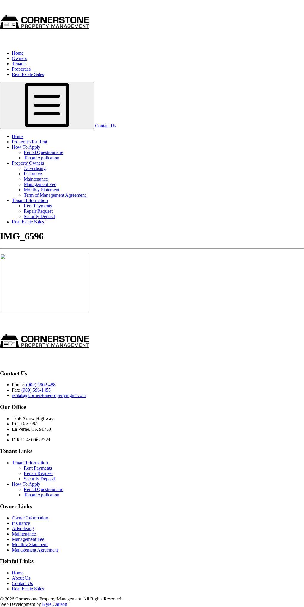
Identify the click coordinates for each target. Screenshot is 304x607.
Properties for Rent (29, 141)
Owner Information (30, 517)
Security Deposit (39, 216)
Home (17, 52)
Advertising (35, 168)
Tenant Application (41, 157)
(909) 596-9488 (41, 384)
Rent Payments (38, 205)
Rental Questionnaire (43, 152)
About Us (21, 578)
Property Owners (28, 163)
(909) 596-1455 (36, 390)
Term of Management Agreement (55, 195)
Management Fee (40, 184)
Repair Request (38, 211)
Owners (19, 58)
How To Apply (26, 147)
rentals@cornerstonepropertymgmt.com (49, 395)
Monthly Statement (41, 189)
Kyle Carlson (54, 604)
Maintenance (36, 179)
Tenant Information (30, 200)
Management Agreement (35, 549)
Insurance (33, 173)
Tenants (19, 63)
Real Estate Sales (28, 74)
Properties (21, 68)
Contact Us (105, 125)
